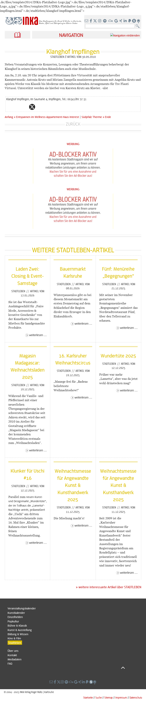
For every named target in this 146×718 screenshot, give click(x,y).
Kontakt (12, 655)
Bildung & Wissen (18, 634)
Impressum (121, 697)
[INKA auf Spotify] (105, 21)
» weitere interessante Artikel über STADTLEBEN (108, 587)
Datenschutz (136, 697)
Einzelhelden (15, 617)
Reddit (40, 107)
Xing (55, 107)
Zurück (73, 124)
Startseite (88, 697)
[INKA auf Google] (116, 21)
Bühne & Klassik (17, 625)
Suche (98, 697)
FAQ (10, 663)
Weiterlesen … (38, 335)
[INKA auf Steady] (134, 21)
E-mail (9, 107)
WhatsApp (17, 107)
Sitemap (108, 697)
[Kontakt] (87, 21)
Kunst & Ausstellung (20, 630)
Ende (108, 117)
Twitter (32, 107)
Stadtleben (18, 291)
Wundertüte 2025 (118, 355)
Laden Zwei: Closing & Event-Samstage (27, 276)
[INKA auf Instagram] (100, 21)
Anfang (9, 117)
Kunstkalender (16, 612)
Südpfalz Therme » (93, 117)
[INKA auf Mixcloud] (110, 21)
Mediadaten (14, 659)
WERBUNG (73, 144)
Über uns (13, 650)
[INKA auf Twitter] (95, 21)
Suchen (138, 26)
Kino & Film (14, 638)
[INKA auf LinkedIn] (126, 21)
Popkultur (13, 621)
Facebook (24, 107)
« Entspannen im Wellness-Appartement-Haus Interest (47, 117)
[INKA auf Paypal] (130, 21)
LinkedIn (47, 107)
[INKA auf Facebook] (91, 21)
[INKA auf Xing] (121, 21)
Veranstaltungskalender (22, 608)
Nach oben (66, 668)
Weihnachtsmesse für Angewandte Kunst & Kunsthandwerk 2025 (73, 485)
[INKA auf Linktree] (138, 21)
